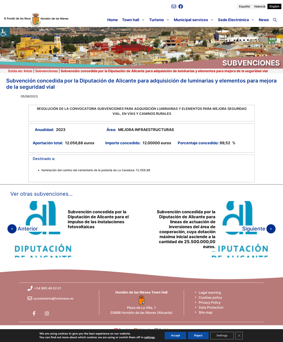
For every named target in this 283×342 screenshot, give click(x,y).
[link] (5, 32)
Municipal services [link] (191, 20)
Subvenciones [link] (46, 71)
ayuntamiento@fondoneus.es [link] (54, 298)
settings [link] (149, 337)
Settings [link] (221, 335)
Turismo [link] (156, 20)
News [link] (264, 20)
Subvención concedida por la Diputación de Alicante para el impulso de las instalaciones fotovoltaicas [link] (98, 219)
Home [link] (112, 20)
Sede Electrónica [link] (233, 20)
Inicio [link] (28, 71)
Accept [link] (175, 335)
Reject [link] (198, 335)
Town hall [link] (130, 20)
